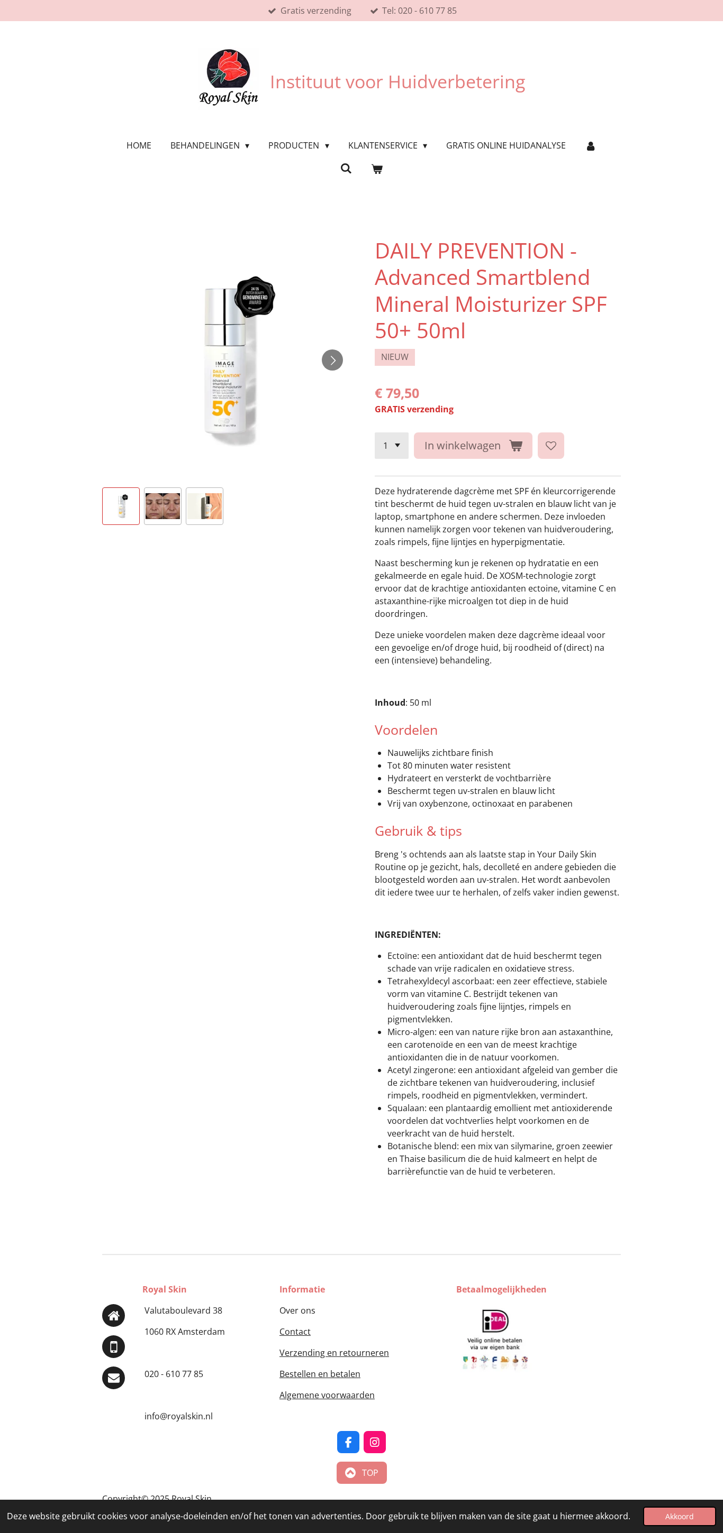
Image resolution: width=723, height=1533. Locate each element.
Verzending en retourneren (334, 1353)
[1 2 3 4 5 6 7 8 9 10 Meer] (392, 445)
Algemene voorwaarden (327, 1395)
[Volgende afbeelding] (332, 360)
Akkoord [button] (679, 1516)
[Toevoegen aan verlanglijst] (551, 445)
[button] (121, 506)
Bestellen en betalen (319, 1374)
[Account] (590, 145)
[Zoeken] (346, 168)
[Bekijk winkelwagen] (377, 169)
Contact (295, 1331)
